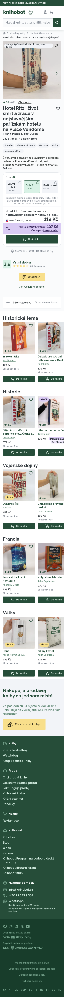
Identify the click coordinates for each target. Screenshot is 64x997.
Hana (6, 651)
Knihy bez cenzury (32, 981)
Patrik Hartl (9, 360)
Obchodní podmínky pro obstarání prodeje (32, 969)
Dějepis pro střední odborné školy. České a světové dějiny (18, 434)
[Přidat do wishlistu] (58, 108)
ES (30, 990)
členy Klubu (50, 230)
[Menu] (58, 12)
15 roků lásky (11, 356)
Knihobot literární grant (19, 867)
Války (9, 612)
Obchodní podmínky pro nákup (32, 963)
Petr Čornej (9, 437)
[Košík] (51, 12)
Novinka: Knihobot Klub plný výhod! (25, 2)
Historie (11, 391)
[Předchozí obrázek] (7, 73)
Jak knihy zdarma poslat (20, 782)
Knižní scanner (13, 798)
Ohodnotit (24, 102)
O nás (7, 848)
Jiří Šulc (7, 507)
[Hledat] (57, 22)
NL (42, 990)
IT (36, 990)
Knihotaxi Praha (14, 793)
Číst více (7, 168)
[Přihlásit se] (45, 12)
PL (59, 990)
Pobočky (9, 804)
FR (47, 990)
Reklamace (11, 820)
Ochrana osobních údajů (32, 975)
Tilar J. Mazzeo (12, 133)
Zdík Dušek (30, 133)
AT (10, 990)
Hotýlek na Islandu (50, 577)
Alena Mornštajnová (14, 655)
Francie (11, 539)
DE (16, 990)
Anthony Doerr (11, 585)
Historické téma (20, 318)
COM (23, 990)
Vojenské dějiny (20, 465)
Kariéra (8, 853)
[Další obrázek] (56, 73)
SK (4, 990)
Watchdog (10, 755)
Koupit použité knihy (17, 761)
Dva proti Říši (11, 503)
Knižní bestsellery (15, 750)
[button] (32, 70)
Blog (6, 842)
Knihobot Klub (13, 873)
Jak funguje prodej (16, 788)
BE (53, 990)
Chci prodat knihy (15, 777)
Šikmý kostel (46, 651)
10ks (35, 198)
